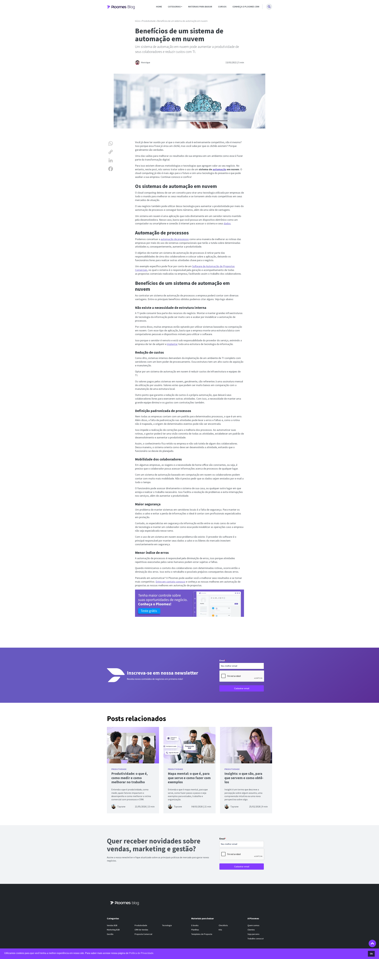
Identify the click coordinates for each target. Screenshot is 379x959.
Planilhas (195, 929)
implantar (172, 344)
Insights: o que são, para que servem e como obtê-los (243, 777)
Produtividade (149, 20)
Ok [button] (371, 953)
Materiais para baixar (200, 6)
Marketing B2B (113, 929)
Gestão (110, 934)
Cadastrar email (241, 688)
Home (159, 6)
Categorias (174, 6)
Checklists (223, 925)
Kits (220, 929)
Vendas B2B (112, 925)
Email (222, 660)
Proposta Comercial (143, 934)
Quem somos (253, 925)
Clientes (251, 929)
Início (137, 20)
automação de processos (175, 239)
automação (219, 169)
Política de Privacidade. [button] (141, 953)
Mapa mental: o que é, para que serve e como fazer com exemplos (189, 777)
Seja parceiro (253, 934)
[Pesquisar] (269, 7)
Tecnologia (167, 925)
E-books (195, 925)
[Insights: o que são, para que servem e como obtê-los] (246, 745)
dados (227, 223)
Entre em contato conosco (170, 581)
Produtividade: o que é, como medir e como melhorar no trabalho (129, 777)
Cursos (222, 6)
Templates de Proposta (201, 934)
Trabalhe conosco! (256, 938)
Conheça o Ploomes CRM (245, 6)
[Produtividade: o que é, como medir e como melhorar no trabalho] (133, 745)
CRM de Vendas (141, 929)
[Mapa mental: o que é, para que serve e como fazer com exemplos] (189, 745)
